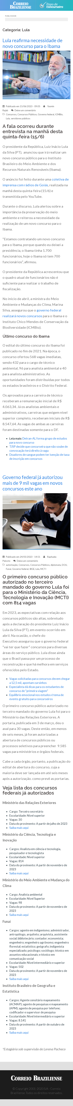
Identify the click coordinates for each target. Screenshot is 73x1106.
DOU (64, 565)
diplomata (56, 565)
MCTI (43, 569)
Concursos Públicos (27, 114)
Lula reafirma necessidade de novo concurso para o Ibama (32, 43)
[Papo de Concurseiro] (51, 5)
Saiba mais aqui (19, 827)
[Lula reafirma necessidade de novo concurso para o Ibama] (36, 74)
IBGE (32, 569)
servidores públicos (20, 118)
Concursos (11, 114)
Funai (8, 569)
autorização (12, 565)
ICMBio (59, 114)
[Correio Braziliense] (22, 5)
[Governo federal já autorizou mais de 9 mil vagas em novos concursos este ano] (36, 521)
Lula (8, 118)
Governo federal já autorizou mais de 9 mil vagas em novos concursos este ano (33, 482)
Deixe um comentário (25, 110)
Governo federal (46, 114)
